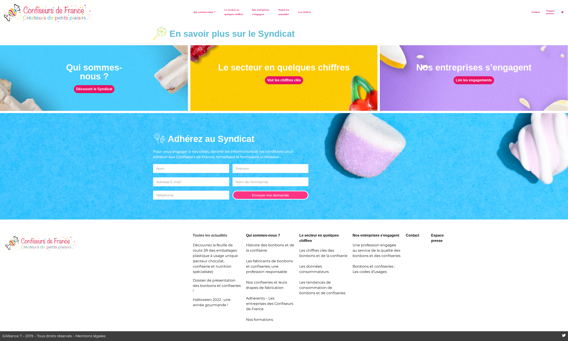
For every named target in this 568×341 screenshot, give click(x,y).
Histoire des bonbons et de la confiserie (270, 248)
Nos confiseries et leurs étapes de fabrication (266, 285)
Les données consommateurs (314, 269)
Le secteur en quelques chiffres (233, 12)
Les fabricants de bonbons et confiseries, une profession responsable (269, 266)
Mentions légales (90, 336)
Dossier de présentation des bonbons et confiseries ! (217, 285)
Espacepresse (550, 12)
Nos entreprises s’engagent (260, 12)
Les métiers (304, 12)
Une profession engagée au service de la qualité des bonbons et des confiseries (376, 250)
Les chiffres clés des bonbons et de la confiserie (323, 253)
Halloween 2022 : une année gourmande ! (212, 302)
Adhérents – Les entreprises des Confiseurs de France (269, 303)
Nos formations (259, 319)
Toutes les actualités (283, 12)
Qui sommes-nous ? (204, 12)
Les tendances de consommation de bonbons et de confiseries (322, 287)
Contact (536, 12)
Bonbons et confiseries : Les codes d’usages (374, 269)
